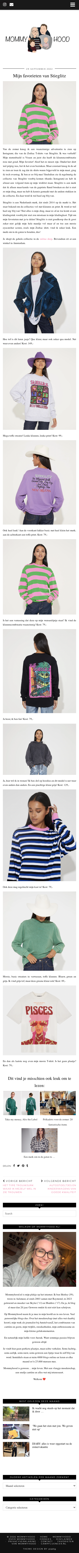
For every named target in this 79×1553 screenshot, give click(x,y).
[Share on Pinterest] (23, 1166)
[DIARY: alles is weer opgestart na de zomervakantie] (16, 1449)
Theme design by (39, 1549)
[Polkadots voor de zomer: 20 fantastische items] (58, 1103)
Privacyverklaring (22, 1541)
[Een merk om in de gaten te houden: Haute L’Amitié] (39, 1140)
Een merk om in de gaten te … (39, 1156)
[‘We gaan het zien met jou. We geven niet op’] (16, 1431)
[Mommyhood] (39, 38)
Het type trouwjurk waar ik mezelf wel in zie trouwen (19, 1186)
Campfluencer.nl (54, 1543)
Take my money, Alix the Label (21, 1119)
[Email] (12, 5)
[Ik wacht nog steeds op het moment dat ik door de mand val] (16, 1413)
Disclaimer (64, 1539)
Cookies (45, 1539)
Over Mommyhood (22, 1539)
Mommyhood (62, 1537)
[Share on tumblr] (27, 1166)
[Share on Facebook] (14, 1166)
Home (44, 1537)
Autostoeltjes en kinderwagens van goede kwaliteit (59, 1186)
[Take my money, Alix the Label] (21, 1103)
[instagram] (5, 5)
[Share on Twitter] (18, 1166)
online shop (46, 239)
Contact (47, 1541)
